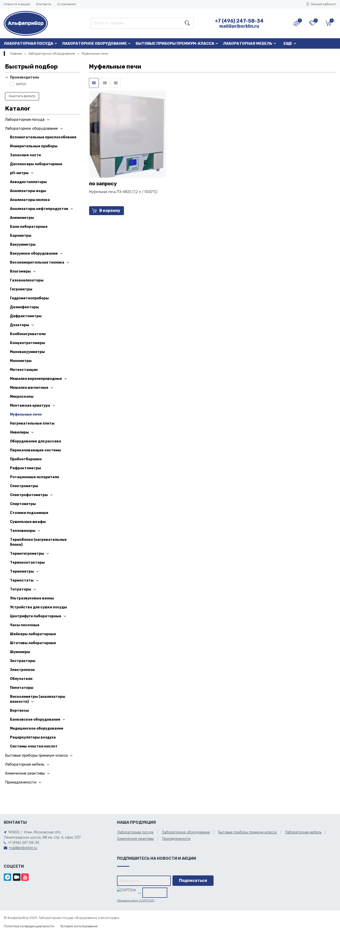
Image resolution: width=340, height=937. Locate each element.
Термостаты (22, 580)
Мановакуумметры (27, 352)
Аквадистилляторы (28, 182)
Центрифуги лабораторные (35, 616)
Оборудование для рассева (35, 441)
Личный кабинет (323, 4)
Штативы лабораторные (33, 643)
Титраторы (20, 589)
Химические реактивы (25, 773)
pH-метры (19, 173)
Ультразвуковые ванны (32, 598)
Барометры (20, 236)
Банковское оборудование (35, 719)
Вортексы (19, 710)
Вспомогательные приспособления (43, 137)
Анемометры (22, 218)
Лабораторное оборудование (94, 43)
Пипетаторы (21, 688)
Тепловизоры (22, 531)
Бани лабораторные (29, 227)
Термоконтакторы (27, 562)
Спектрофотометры (29, 495)
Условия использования (79, 926)
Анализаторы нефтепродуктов (39, 209)
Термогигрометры (27, 553)
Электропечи (22, 670)
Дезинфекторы (24, 307)
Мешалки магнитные (29, 388)
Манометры (21, 361)
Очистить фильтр (22, 96)
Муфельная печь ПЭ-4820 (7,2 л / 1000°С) (123, 192)
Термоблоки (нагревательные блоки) (38, 542)
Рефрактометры (25, 468)
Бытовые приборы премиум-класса (175, 43)
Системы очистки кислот (33, 746)
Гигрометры (21, 289)
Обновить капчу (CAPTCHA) (135, 900)
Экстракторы (22, 661)
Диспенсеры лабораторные (36, 164)
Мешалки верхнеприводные (36, 379)
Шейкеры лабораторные (33, 634)
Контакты (43, 4)
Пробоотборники (26, 459)
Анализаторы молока (30, 200)
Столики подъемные (29, 513)
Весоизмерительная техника (37, 262)
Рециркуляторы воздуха (33, 737)
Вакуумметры (23, 244)
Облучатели (21, 679)
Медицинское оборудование (36, 728)
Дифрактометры (26, 316)
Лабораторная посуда (28, 43)
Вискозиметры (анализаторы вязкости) (37, 699)
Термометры (22, 571)
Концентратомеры (27, 343)
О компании (66, 4)
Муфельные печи (26, 414)
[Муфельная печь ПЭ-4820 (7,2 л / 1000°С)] (127, 136)
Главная (16, 53)
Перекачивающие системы (35, 450)
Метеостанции (24, 370)
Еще (287, 43)
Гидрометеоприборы (29, 298)
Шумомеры (20, 652)
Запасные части (25, 155)
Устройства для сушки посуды (38, 607)
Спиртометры (23, 504)
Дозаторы (19, 325)
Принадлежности (20, 782)
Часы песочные (24, 625)
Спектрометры (24, 486)
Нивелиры (19, 432)
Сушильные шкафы (28, 522)
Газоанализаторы (27, 280)
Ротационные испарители (34, 477)
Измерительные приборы (33, 146)
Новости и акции (17, 4)
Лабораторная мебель (247, 43)
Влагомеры (20, 271)
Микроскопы (22, 396)
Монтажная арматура (30, 405)
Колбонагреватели (28, 334)
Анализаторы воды (28, 191)
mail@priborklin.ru (239, 25)
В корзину (109, 210)
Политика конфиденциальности (29, 926)
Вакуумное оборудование (34, 253)
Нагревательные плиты (32, 423)
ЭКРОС (20, 84)
